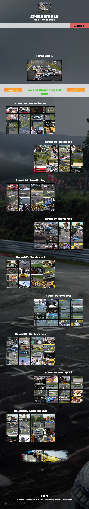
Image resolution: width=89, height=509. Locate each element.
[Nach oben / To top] (44, 506)
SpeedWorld (44, 16)
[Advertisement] (44, 43)
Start (44, 495)
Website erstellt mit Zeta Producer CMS (53, 500)
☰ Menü (79, 26)
